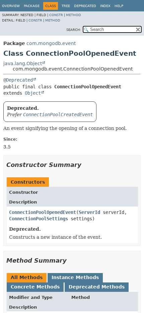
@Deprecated (18, 80)
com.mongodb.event (51, 43)
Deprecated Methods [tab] (97, 286)
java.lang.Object (22, 63)
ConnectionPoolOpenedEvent (42, 212)
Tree (66, 6)
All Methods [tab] (27, 277)
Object (33, 93)
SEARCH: (73, 30)
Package (32, 6)
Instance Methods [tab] (75, 277)
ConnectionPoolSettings (38, 218)
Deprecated (85, 6)
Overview (11, 6)
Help (119, 6)
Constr (56, 15)
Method (73, 15)
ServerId (89, 212)
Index (105, 6)
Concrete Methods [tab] (35, 286)
